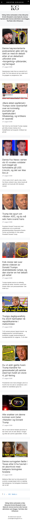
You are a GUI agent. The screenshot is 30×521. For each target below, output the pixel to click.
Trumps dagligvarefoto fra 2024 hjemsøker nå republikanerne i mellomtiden (13, 320)
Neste (14, 494)
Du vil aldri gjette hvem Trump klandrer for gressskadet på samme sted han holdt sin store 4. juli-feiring (14, 370)
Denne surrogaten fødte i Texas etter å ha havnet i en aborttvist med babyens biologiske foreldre (14, 466)
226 (9, 494)
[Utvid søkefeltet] (28, 2)
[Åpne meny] (2, 2)
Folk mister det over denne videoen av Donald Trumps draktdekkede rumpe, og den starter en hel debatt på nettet (14, 268)
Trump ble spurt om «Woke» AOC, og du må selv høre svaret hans (14, 216)
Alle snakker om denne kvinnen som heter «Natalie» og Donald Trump (13, 418)
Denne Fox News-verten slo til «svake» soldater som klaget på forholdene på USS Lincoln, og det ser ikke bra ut (14, 166)
